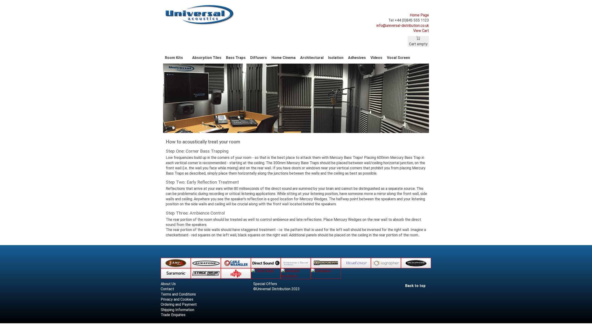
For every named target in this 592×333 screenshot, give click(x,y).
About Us (168, 284)
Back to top (415, 286)
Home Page (419, 15)
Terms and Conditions (178, 294)
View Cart (421, 30)
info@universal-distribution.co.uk (402, 25)
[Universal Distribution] (200, 14)
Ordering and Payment (179, 304)
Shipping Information (177, 310)
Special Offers (265, 284)
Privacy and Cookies (177, 299)
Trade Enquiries (173, 315)
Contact (167, 289)
